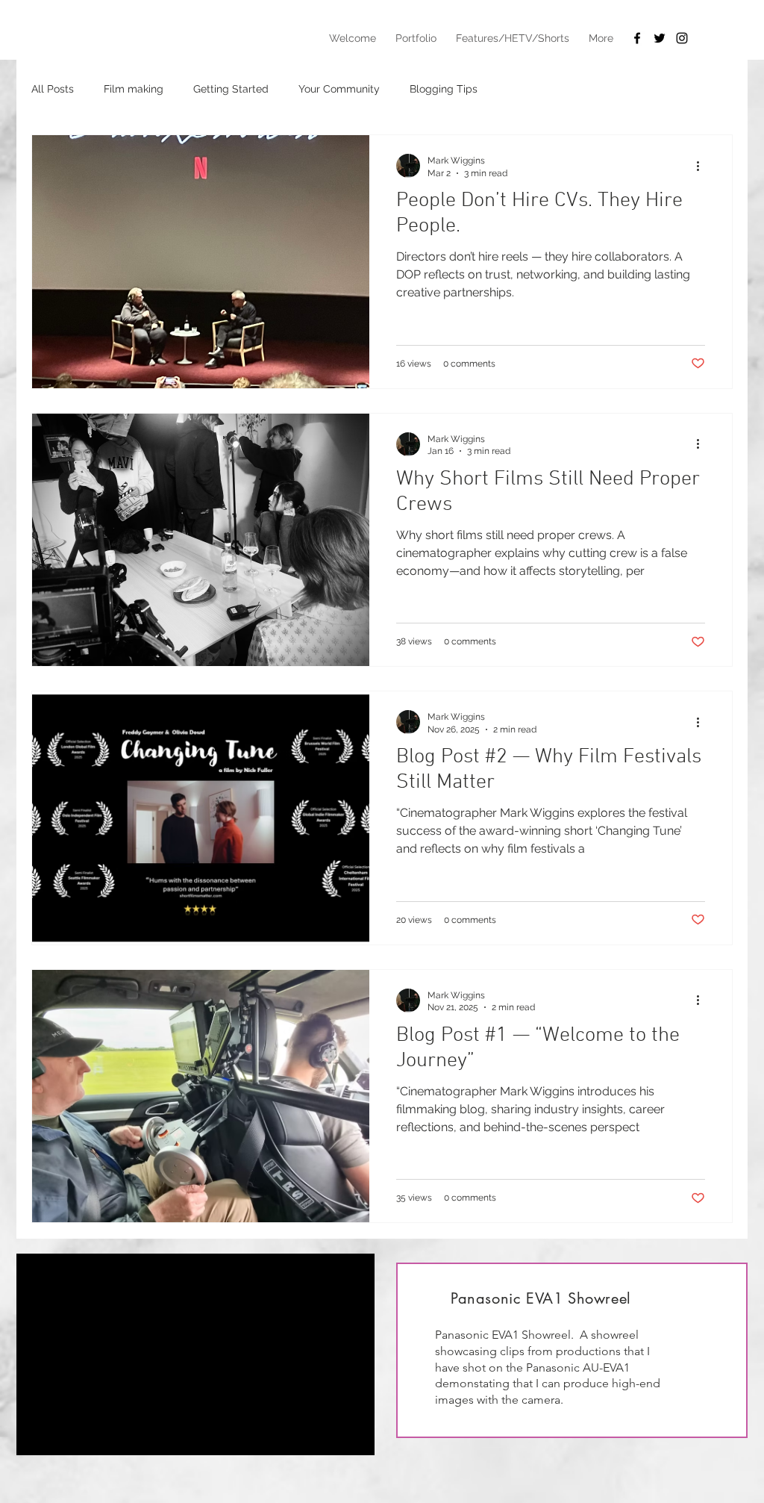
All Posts (52, 89)
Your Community (339, 89)
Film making (133, 89)
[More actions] (703, 166)
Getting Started (231, 89)
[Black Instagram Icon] (681, 38)
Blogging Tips (444, 89)
